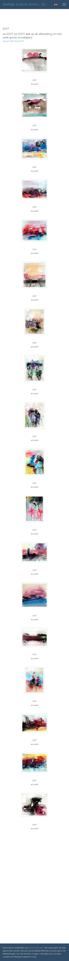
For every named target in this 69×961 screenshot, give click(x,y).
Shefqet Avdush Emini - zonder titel (26, 4)
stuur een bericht (13, 41)
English (56, 5)
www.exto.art (36, 947)
